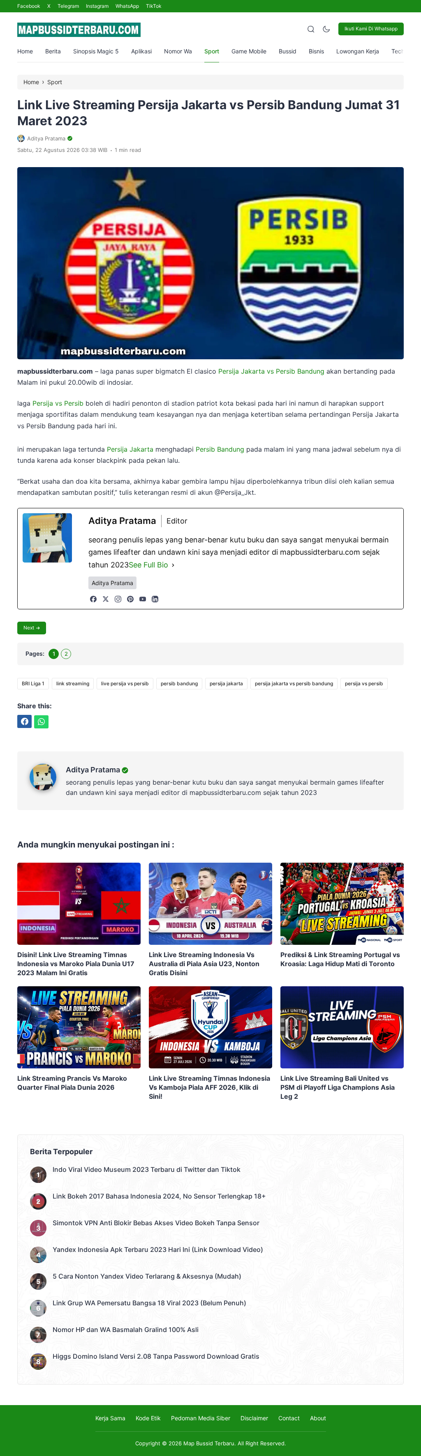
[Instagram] (118, 599)
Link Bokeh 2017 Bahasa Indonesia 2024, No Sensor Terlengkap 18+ (159, 1196)
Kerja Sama (110, 1418)
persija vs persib (364, 683)
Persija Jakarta (130, 449)
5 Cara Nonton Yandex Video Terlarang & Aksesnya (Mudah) (147, 1276)
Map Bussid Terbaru (208, 1443)
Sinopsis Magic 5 (96, 51)
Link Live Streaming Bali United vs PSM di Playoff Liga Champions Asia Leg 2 (337, 1087)
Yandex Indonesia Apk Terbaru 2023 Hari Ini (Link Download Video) (158, 1249)
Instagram (97, 6)
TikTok (154, 6)
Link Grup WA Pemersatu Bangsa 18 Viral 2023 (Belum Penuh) (149, 1303)
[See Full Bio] (173, 565)
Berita (53, 51)
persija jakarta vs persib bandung (294, 683)
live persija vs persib (125, 683)
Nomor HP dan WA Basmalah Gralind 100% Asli (126, 1329)
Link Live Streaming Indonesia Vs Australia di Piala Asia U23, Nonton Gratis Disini (204, 964)
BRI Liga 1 (33, 683)
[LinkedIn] (155, 599)
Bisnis (316, 51)
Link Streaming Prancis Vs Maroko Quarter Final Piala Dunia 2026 (72, 1082)
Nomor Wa (178, 51)
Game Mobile (248, 51)
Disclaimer (254, 1418)
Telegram (68, 6)
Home (25, 51)
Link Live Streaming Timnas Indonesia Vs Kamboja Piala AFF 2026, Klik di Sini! (209, 1087)
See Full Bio (148, 564)
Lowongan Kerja (357, 51)
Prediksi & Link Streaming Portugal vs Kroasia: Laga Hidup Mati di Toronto (340, 959)
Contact (289, 1418)
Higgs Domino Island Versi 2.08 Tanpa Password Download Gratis (156, 1356)
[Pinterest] (130, 599)
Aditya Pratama (93, 769)
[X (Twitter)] (106, 599)
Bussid (287, 51)
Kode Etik (148, 1418)
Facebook (28, 6)
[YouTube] (143, 599)
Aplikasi (141, 51)
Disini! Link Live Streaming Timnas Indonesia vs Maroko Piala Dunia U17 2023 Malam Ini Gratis (75, 964)
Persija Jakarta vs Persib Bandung (271, 371)
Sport (211, 51)
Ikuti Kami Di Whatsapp (371, 28)
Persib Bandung (220, 449)
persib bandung (179, 683)
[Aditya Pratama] (48, 788)
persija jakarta (226, 683)
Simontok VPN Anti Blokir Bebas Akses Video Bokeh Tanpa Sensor (156, 1223)
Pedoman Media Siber (200, 1418)
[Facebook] (93, 599)
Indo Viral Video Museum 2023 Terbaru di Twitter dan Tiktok (147, 1169)
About (318, 1418)
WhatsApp (127, 6)
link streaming (72, 683)
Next (28, 628)
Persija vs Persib (57, 403)
